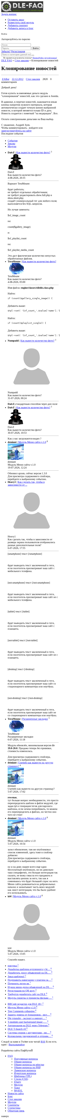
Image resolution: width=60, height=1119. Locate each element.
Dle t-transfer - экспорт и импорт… (27, 1018)
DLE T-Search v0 (18, 1029)
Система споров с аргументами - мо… (29, 1032)
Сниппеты (13, 1105)
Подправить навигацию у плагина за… (30, 980)
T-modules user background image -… (28, 1022)
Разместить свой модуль (21, 22)
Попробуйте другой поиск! (45, 58)
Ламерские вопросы (25, 1070)
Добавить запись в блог (20, 28)
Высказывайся (16, 1044)
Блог (10, 1096)
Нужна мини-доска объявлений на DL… (31, 987)
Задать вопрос (9, 14)
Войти (36, 48)
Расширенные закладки (35, 719)
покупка (13, 965)
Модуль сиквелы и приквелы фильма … (30, 998)
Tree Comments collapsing (22, 1011)
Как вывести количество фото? (33, 152)
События (12, 140)
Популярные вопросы (26, 1058)
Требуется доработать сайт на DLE (27, 994)
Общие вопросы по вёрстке (29, 1064)
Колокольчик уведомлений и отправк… (30, 1036)
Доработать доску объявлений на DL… (30, 972)
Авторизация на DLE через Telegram (28, 1025)
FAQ (10, 1056)
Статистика (14, 1107)
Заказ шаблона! (17, 976)
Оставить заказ (16, 19)
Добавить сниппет (18, 25)
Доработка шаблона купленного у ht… (30, 969)
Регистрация (18, 51)
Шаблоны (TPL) (23, 1076)
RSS (43, 1041)
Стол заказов (22, 60)
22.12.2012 (17, 79)
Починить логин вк (19, 983)
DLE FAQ (6, 60)
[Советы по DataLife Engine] (22, 11)
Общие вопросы (23, 1061)
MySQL (18, 1090)
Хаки (17, 1087)
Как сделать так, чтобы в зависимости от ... (26, 483)
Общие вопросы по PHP (27, 1067)
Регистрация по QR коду (22, 990)
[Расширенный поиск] (33, 55)
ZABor (5, 79)
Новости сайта (16, 1093)
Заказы (11, 143)
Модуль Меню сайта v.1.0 (32, 442)
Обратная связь (16, 1110)
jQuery (17, 1082)
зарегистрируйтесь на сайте (16, 130)
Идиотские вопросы (25, 1073)
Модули (12, 146)
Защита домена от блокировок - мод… (29, 1014)
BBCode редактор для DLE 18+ (26, 1004)
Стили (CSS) (21, 1079)
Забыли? (6, 51)
